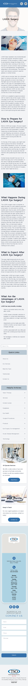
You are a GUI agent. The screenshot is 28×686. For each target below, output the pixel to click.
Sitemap (24, 679)
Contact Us (6, 379)
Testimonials (6, 374)
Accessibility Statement (8, 679)
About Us (5, 359)
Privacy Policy (18, 679)
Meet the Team (7, 369)
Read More (14, 480)
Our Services (6, 364)
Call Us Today (14, 570)
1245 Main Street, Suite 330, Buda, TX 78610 (14, 561)
